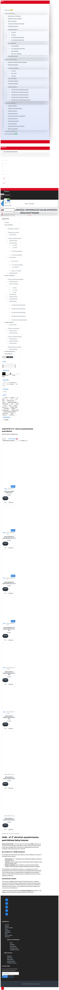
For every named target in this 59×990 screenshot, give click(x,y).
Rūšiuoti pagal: (6, 440)
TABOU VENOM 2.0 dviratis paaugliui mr (9, 778)
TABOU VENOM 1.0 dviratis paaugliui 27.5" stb (9, 717)
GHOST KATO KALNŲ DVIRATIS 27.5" (9, 492)
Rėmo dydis (6, 379)
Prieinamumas (6, 417)
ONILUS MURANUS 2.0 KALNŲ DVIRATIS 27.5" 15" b (9, 537)
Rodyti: (22, 440)
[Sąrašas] (5, 439)
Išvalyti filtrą (10, 357)
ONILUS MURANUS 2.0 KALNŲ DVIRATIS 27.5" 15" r (9, 583)
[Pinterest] (6, 910)
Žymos (4, 394)
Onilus (4, 532)
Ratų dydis (5, 389)
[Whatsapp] (6, 914)
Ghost (5, 488)
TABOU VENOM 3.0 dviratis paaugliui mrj (9, 819)
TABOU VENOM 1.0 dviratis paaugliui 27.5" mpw (9, 673)
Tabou (4, 667)
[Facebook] (6, 899)
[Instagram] (6, 903)
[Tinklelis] (3, 439)
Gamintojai (6, 370)
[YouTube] (6, 907)
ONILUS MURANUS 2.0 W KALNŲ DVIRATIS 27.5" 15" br (9, 629)
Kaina (4, 361)
